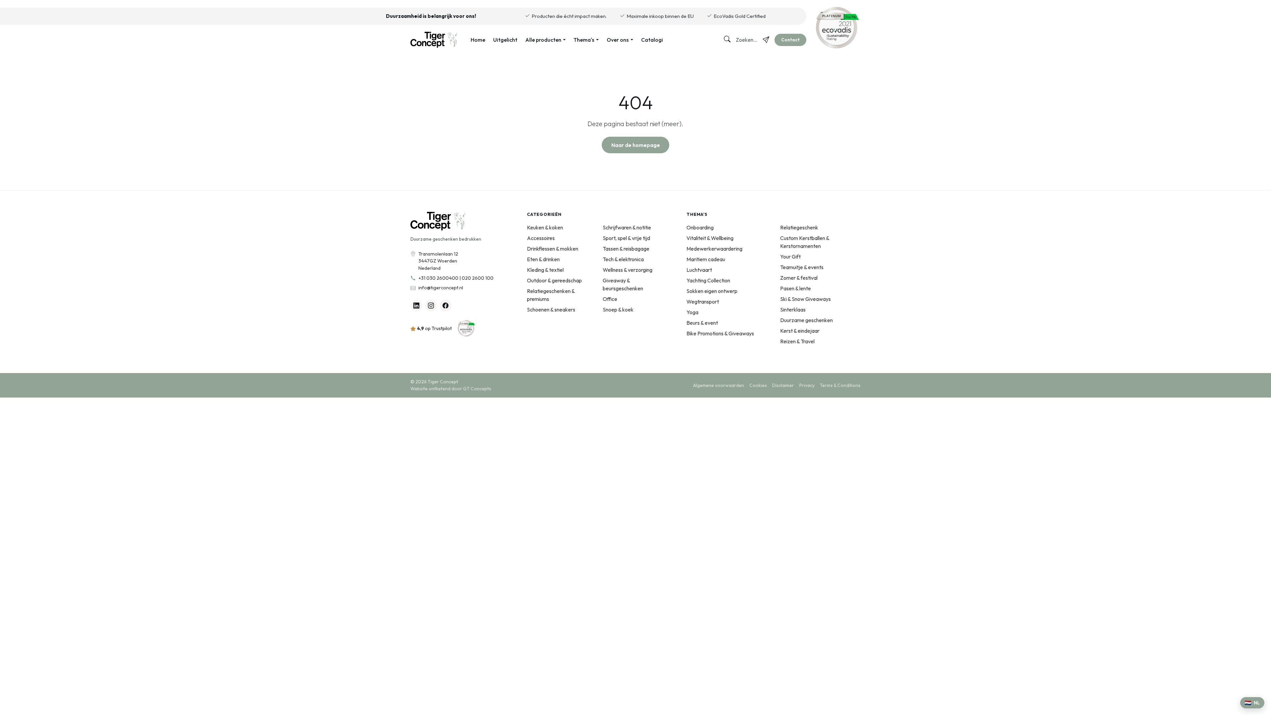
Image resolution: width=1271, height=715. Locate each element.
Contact (790, 40)
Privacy (807, 385)
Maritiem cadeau (705, 259)
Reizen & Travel (797, 341)
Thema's (584, 39)
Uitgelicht (505, 39)
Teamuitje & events (802, 267)
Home (478, 39)
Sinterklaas (793, 309)
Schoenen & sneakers (551, 309)
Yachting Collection (708, 280)
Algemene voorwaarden (718, 385)
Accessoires (541, 238)
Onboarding (700, 227)
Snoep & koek (618, 309)
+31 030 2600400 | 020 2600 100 (456, 278)
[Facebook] (445, 305)
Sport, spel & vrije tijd (626, 238)
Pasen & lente (795, 288)
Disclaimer (783, 385)
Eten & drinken (543, 259)
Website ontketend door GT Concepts (450, 389)
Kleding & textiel (545, 269)
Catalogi (652, 39)
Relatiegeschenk (799, 227)
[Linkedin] (416, 305)
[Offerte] (766, 39)
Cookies (758, 385)
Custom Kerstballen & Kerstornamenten (804, 242)
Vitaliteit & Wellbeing (709, 238)
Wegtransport (702, 301)
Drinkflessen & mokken (552, 248)
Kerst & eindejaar (800, 330)
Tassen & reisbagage (626, 248)
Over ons (618, 39)
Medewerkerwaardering (714, 248)
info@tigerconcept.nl (440, 288)
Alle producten (543, 39)
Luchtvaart (699, 269)
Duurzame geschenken (806, 320)
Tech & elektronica (623, 259)
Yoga (692, 312)
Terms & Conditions (840, 385)
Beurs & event (702, 322)
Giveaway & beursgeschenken (623, 284)
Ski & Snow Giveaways (805, 299)
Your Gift (790, 256)
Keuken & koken (545, 227)
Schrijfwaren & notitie (627, 227)
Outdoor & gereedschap (554, 280)
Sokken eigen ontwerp (711, 291)
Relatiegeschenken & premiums (551, 295)
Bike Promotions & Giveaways (720, 333)
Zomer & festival (799, 277)
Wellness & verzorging (627, 269)
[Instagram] (431, 305)
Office (610, 299)
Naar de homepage (635, 145)
